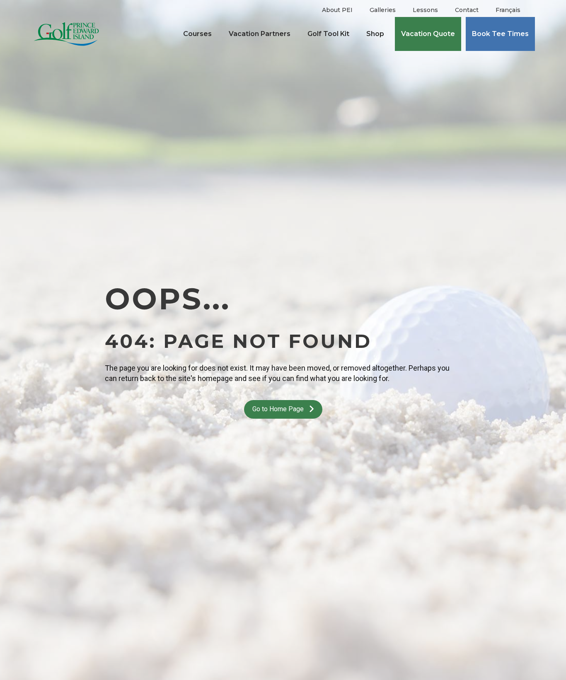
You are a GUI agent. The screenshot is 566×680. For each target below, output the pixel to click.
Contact (467, 10)
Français (508, 10)
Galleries (383, 10)
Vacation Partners (259, 34)
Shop (375, 34)
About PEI (337, 10)
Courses (197, 34)
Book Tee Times (500, 34)
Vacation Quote (428, 34)
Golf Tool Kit (328, 34)
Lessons (425, 10)
